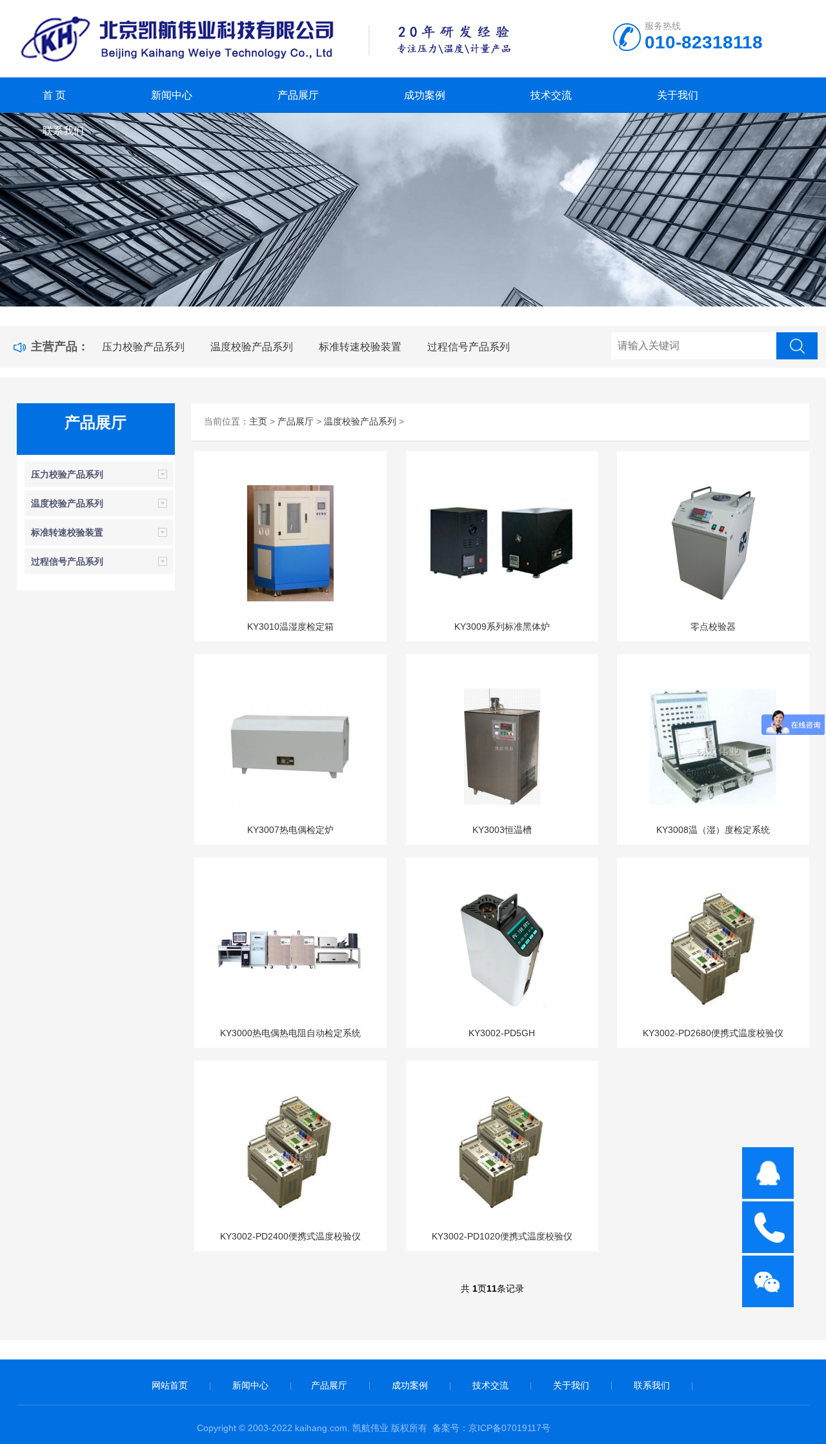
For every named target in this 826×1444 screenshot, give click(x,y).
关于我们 (677, 95)
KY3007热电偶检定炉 (290, 830)
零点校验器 (713, 626)
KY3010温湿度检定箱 (290, 626)
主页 (258, 421)
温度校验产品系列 (251, 346)
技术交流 (551, 95)
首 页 (54, 95)
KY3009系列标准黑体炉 (502, 626)
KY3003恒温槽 (502, 830)
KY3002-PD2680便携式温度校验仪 (713, 1033)
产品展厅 (298, 95)
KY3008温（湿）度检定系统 (713, 830)
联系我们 (63, 130)
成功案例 (424, 95)
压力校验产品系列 (143, 346)
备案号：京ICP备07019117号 (491, 1428)
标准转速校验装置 (360, 346)
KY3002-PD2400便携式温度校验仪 (290, 1236)
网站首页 (170, 1385)
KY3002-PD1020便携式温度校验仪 (502, 1236)
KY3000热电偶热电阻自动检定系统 (290, 1033)
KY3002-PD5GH (501, 1033)
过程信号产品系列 (468, 346)
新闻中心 (171, 95)
